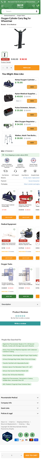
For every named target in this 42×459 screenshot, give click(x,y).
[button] (36, 11)
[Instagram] (26, 434)
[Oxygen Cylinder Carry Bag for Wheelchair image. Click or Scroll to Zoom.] (20, 39)
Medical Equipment (9, 15)
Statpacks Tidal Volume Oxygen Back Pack (25, 205)
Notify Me (9, 296)
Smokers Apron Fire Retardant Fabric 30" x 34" (17, 367)
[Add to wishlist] (14, 191)
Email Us (12, 422)
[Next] (37, 204)
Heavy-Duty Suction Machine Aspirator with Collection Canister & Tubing (25, 245)
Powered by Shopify (7, 429)
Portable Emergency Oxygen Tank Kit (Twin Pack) (8, 284)
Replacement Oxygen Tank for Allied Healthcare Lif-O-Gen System (26, 284)
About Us (4, 422)
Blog (28, 424)
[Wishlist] (33, 6)
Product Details (6, 62)
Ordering (21, 424)
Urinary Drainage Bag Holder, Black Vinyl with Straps (19, 359)
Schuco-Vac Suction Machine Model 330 (15, 371)
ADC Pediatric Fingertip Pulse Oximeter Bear (17, 384)
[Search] (3, 11)
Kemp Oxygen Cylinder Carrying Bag (8, 205)
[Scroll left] (2, 15)
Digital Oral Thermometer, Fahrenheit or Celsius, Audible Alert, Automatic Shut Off (18, 379)
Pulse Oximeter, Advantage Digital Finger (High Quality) (20, 355)
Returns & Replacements (9, 424)
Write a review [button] (20, 323)
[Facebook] (20, 434)
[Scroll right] (38, 15)
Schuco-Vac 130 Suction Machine (13, 374)
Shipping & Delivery (23, 422)
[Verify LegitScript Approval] (7, 437)
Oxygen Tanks (21, 15)
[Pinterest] (32, 434)
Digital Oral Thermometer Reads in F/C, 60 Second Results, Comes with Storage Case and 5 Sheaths (18, 345)
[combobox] (22, 11)
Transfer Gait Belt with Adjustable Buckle (15, 363)
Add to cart (31, 455)
